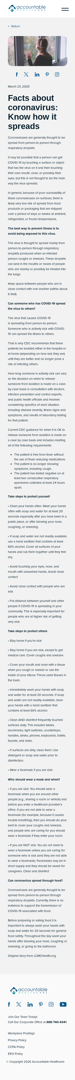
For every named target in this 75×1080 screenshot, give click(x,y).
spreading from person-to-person (33, 323)
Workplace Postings (21, 1033)
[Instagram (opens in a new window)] (57, 75)
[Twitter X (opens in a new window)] (18, 1005)
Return (15, 26)
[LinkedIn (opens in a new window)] (30, 1005)
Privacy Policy (17, 1040)
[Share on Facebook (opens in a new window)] (17, 75)
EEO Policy (15, 1053)
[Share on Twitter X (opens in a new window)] (26, 75)
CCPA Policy (16, 1047)
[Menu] (63, 9)
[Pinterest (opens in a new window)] (41, 1005)
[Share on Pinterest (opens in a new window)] (47, 75)
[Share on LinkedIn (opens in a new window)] (37, 75)
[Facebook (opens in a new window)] (9, 1005)
